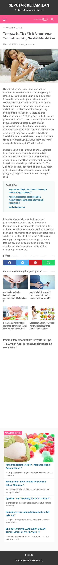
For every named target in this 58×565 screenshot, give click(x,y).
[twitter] (22, 262)
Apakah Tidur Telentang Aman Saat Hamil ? (28, 498)
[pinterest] (35, 262)
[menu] (6, 19)
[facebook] (9, 262)
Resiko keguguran (17, 207)
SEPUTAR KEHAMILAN (29, 5)
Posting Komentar (26, 44)
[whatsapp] (48, 262)
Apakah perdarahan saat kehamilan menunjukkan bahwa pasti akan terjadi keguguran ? (26, 200)
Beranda (29, 555)
